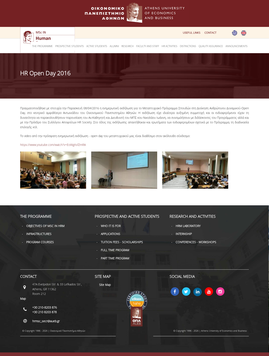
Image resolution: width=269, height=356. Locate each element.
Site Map (105, 285)
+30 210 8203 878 (44, 312)
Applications (110, 234)
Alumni (114, 46)
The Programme (42, 46)
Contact (210, 32)
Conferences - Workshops (196, 242)
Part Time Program (115, 258)
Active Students (96, 46)
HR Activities (169, 46)
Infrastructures (38, 234)
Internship (184, 234)
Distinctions (188, 46)
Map (23, 299)
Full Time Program (115, 250)
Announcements (236, 46)
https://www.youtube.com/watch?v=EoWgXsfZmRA (53, 145)
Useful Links (191, 32)
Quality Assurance (211, 46)
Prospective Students (69, 46)
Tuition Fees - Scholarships (122, 242)
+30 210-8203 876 (44, 307)
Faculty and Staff (147, 46)
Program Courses (40, 242)
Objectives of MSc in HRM (45, 226)
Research (127, 46)
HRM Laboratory (188, 226)
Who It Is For (111, 226)
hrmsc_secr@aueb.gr (46, 321)
